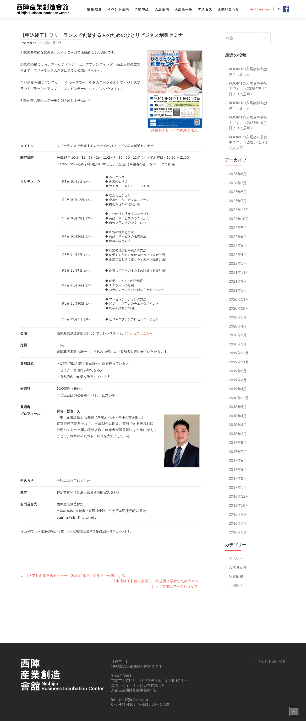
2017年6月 (238, 460)
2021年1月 (238, 290)
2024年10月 (239, 218)
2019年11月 (239, 362)
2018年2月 (238, 433)
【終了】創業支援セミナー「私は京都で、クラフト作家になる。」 (76, 575)
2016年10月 (239, 505)
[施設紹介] (94, 9)
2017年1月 (238, 487)
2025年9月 (238, 191)
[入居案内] (162, 9)
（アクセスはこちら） (139, 333)
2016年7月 (238, 523)
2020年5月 (238, 317)
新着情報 (236, 576)
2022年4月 (238, 254)
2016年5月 (238, 532)
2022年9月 (238, 227)
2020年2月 (238, 344)
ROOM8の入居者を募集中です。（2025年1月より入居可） (248, 142)
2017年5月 (238, 469)
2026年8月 (238, 174)
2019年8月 (238, 380)
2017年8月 (238, 442)
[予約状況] (142, 9)
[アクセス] (205, 9)
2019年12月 (239, 353)
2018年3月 (238, 424)
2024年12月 (239, 209)
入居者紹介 (238, 567)
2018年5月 (238, 406)
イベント (236, 558)
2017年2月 (238, 478)
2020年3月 (238, 335)
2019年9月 (238, 371)
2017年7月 (238, 451)
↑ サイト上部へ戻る (270, 661)
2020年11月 (239, 299)
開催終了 (236, 585)
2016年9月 (238, 514)
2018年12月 (239, 398)
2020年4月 (238, 326)
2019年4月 (238, 389)
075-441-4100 (123, 704)
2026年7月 (238, 183)
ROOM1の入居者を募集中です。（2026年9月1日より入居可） (248, 88)
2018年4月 (238, 416)
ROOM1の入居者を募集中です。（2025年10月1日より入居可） (249, 122)
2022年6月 (238, 236)
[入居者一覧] (183, 9)
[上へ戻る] (294, 711)
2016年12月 (239, 496)
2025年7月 (238, 201)
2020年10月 (239, 308)
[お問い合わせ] (228, 9)
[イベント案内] (118, 9)
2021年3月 (238, 281)
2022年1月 (238, 263)
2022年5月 (238, 245)
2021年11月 (239, 272)
